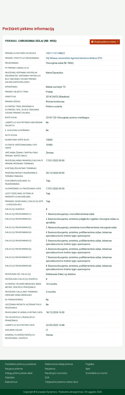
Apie (88, 368)
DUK (47, 377)
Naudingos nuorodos (56, 373)
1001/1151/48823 (55, 53)
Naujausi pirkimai (14, 368)
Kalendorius (11, 382)
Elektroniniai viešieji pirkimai (59, 364)
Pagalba (90, 364)
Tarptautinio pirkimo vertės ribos (61, 382)
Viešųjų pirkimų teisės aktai (18, 373)
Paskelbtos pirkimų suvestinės (20, 364)
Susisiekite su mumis (96, 373)
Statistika (9, 377)
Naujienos (50, 368)
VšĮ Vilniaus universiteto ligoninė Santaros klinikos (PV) (74, 58)
